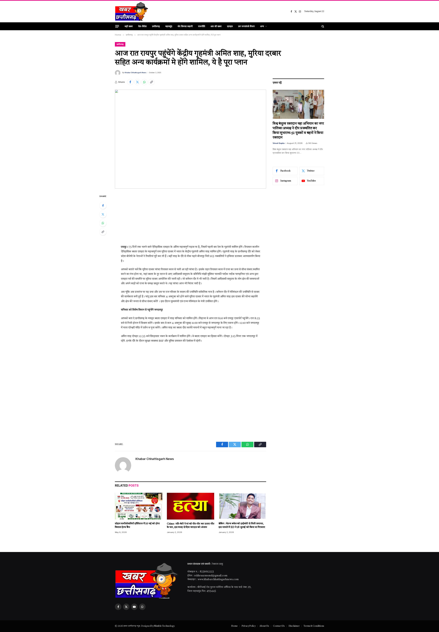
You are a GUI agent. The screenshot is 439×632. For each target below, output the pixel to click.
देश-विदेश (142, 26)
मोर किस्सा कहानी (185, 26)
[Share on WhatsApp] (144, 82)
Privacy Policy (249, 626)
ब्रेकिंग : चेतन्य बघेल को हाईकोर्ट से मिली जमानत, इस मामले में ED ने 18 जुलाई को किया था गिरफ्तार (242, 525)
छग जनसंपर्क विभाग (246, 26)
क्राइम (230, 26)
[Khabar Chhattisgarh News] (131, 11)
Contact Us (279, 626)
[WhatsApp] (102, 223)
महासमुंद (168, 26)
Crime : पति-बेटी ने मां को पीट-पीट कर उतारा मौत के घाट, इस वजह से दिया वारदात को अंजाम (190, 526)
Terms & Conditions (314, 626)
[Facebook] (102, 205)
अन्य (262, 26)
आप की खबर (216, 26)
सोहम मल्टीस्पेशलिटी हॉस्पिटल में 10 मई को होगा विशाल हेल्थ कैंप (137, 525)
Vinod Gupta (278, 143)
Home (234, 626)
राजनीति (201, 26)
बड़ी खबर (129, 26)
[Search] (322, 26)
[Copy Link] (151, 82)
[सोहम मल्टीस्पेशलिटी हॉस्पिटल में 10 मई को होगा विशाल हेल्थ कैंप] (138, 506)
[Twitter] (102, 214)
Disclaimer (294, 626)
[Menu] (117, 26)
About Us (264, 626)
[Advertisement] (190, 219)
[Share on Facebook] (130, 82)
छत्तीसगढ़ (156, 26)
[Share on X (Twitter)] (137, 82)
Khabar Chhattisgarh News (135, 72)
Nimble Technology (164, 626)
